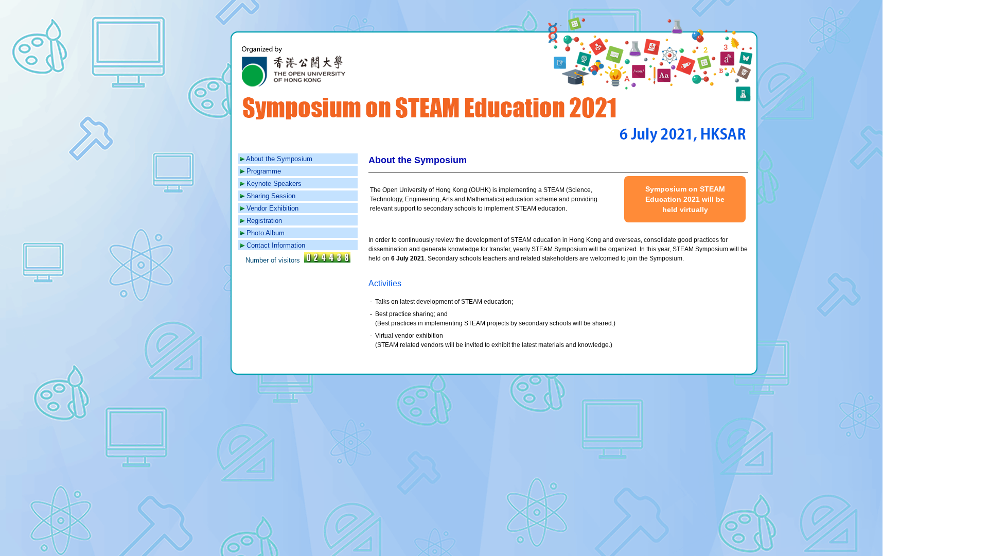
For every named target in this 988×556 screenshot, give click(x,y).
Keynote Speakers (274, 183)
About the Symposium (279, 159)
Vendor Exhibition (272, 208)
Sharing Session (270, 196)
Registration (264, 220)
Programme (263, 171)
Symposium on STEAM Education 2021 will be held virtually (685, 199)
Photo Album (265, 233)
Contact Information (275, 245)
